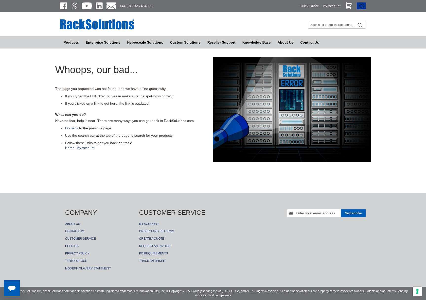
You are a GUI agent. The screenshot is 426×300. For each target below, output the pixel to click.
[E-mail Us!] (111, 5)
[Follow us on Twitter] (74, 5)
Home (69, 148)
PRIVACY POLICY (77, 253)
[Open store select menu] (361, 8)
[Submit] (360, 25)
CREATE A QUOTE (151, 238)
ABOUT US (72, 224)
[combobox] (337, 25)
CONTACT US (74, 231)
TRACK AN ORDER (152, 261)
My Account (85, 148)
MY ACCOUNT (149, 224)
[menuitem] (145, 42)
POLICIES (72, 246)
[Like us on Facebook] (63, 5)
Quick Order (309, 6)
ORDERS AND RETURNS (156, 231)
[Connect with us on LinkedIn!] (99, 5)
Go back (71, 128)
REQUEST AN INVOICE (155, 246)
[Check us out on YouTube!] (87, 5)
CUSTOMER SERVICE (80, 238)
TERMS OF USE (76, 261)
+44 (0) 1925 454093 (136, 6)
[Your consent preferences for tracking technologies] (417, 291)
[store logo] (97, 29)
